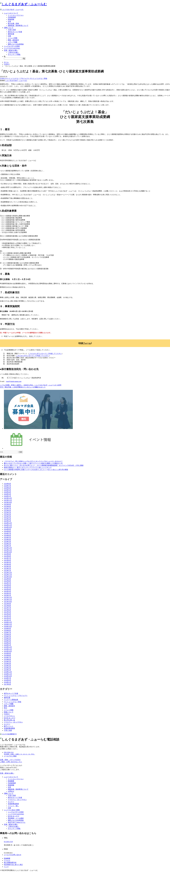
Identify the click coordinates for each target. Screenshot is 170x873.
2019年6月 (7, 659)
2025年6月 (7, 510)
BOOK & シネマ (9, 718)
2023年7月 (7, 558)
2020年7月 (7, 632)
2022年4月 (7, 589)
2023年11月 (8, 550)
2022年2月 (7, 593)
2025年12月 (8, 498)
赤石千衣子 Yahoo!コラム (16, 822)
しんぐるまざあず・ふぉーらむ (16, 80)
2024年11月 (8, 525)
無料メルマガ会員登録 (16, 44)
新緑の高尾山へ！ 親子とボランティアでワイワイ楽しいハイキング (28, 467)
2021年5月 (7, 612)
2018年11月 (8, 674)
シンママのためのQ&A (12, 48)
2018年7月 (7, 678)
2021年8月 (7, 606)
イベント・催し (13, 806)
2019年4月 (7, 663)
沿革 (9, 21)
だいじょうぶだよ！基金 (38, 78)
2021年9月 (7, 603)
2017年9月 (7, 684)
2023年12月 (8, 548)
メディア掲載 (12, 42)
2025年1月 (7, 521)
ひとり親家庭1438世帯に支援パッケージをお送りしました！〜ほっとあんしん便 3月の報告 (36, 469)
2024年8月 (7, 531)
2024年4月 (7, 539)
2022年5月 (7, 587)
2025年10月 (8, 502)
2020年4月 (7, 639)
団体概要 (11, 781)
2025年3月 (7, 517)
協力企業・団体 (13, 23)
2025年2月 (7, 519)
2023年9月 (7, 554)
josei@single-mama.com (13, 381)
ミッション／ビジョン (16, 15)
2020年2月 (7, 643)
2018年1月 (7, 682)
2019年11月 (8, 649)
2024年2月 (7, 544)
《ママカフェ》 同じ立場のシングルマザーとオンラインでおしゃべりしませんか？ (33, 461)
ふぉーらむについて (11, 13)
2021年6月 (7, 610)
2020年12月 (8, 622)
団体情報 (11, 19)
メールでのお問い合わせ (12, 855)
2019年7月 (7, 657)
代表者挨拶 (12, 17)
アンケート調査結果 (11, 699)
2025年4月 (7, 515)
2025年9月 (7, 504)
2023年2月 (7, 568)
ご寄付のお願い (13, 52)
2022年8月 (7, 581)
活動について (8, 27)
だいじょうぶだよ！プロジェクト (18, 78)
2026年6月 (7, 488)
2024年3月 (7, 541)
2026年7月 (7, 486)
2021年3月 (7, 616)
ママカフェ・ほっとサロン (13, 722)
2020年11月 (8, 624)
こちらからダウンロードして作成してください (45, 353)
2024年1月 (7, 546)
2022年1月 (7, 595)
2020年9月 (7, 628)
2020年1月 (7, 645)
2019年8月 (7, 655)
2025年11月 (8, 500)
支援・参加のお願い (11, 50)
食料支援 (11, 34)
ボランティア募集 (14, 54)
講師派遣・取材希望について (18, 25)
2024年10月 (8, 527)
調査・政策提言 (13, 40)
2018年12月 (8, 672)
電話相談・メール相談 (16, 818)
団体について (8, 712)
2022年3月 (7, 591)
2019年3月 (7, 666)
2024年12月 (8, 523)
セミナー (7, 724)
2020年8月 (7, 630)
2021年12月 (8, 597)
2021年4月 (7, 614)
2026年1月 (7, 496)
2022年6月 (7, 585)
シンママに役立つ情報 (12, 810)
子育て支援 (12, 30)
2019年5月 (7, 661)
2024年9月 (7, 529)
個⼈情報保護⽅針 (10, 862)
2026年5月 (7, 490)
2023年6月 (7, 560)
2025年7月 (7, 508)
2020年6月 (7, 634)
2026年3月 (7, 494)
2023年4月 (7, 564)
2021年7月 (7, 608)
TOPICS (6, 64)
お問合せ (11, 791)
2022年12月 (8, 572)
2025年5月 (7, 513)
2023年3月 (7, 566)
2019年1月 (7, 670)
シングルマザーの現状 (12, 46)
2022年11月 (8, 575)
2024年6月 (7, 535)
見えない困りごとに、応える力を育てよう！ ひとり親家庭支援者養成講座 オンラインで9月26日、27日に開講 (43, 465)
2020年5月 (7, 637)
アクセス (7, 860)
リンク (6, 866)
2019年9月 (7, 653)
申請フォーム (85, 343)
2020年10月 (8, 626)
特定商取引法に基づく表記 (13, 864)
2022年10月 (8, 577)
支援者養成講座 (9, 728)
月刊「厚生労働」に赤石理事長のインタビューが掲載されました (23, 387)
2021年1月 (7, 620)
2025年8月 (7, 506)
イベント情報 (12, 38)
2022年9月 (7, 579)
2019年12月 (8, 647)
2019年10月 (8, 651)
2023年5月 (7, 562)
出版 (9, 36)
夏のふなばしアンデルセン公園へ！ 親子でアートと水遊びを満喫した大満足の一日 (33, 463)
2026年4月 (7, 492)
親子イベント (8, 726)
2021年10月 (8, 601)
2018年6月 (7, 680)
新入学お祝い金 (9, 720)
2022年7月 (7, 583)
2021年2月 (7, 618)
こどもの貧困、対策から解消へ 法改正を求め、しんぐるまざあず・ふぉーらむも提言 (30, 385)
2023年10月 (8, 552)
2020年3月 (7, 641)
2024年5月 (7, 537)
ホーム (6, 62)
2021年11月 (8, 599)
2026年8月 (7, 484)
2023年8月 (7, 556)
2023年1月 (7, 570)
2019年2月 (7, 668)
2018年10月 (8, 676)
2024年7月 (7, 533)
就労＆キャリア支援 (15, 32)
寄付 (5, 708)
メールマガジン (9, 716)
